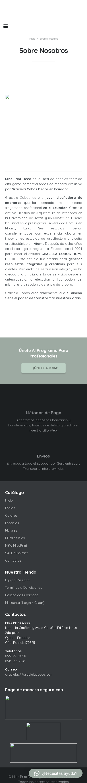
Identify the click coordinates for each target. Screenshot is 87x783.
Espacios (12, 523)
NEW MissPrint (16, 545)
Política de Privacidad (21, 595)
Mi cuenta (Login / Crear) (25, 602)
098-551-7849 (15, 661)
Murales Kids (15, 538)
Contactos (13, 560)
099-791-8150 (15, 656)
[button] (5, 26)
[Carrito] (72, 26)
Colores (11, 515)
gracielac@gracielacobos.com (29, 674)
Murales (11, 530)
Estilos (10, 508)
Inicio (9, 500)
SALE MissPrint (16, 553)
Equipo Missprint (17, 580)
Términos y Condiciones (23, 587)
